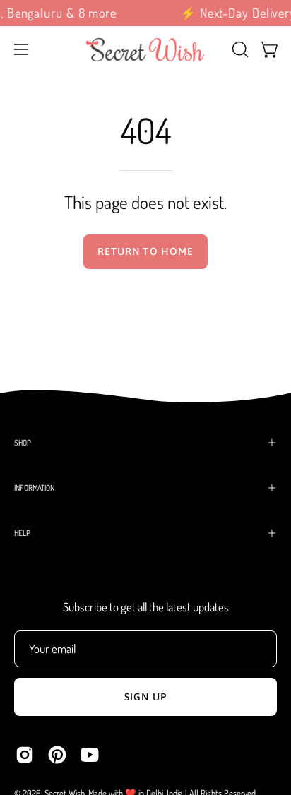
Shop (22, 442)
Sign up (145, 697)
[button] (239, 49)
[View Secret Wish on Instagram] (24, 754)
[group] (145, 13)
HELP (22, 532)
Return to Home (145, 251)
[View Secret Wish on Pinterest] (57, 754)
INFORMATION (34, 487)
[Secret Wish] (145, 49)
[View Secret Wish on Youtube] (89, 754)
